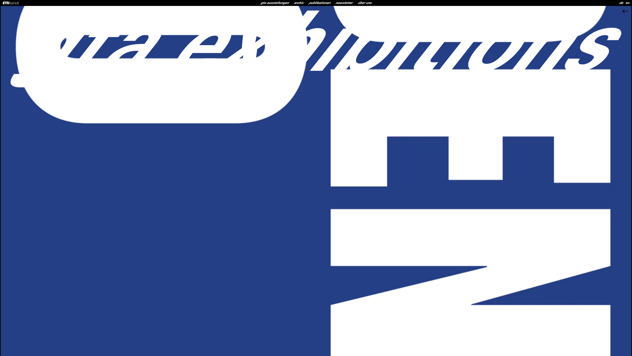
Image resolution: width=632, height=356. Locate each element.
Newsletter (344, 3)
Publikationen (319, 3)
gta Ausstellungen (275, 3)
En (627, 3)
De (621, 3)
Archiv (298, 3)
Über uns (364, 3)
